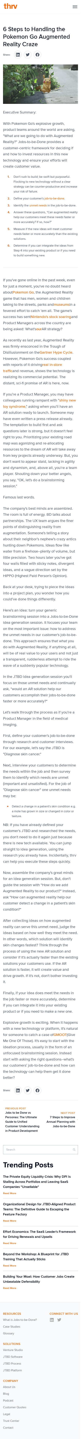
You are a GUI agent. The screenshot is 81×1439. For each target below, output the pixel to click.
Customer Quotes (14, 1407)
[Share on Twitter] (27, 54)
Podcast (8, 1400)
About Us (9, 1387)
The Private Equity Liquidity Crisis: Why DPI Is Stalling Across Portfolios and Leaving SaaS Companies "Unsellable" (37, 1181)
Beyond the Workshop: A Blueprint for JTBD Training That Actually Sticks (36, 1257)
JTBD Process (12, 1363)
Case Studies (11, 1326)
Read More (9, 1193)
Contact (8, 1427)
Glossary (8, 1333)
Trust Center (11, 1421)
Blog (6, 1393)
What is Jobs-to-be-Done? (20, 1320)
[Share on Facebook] (37, 54)
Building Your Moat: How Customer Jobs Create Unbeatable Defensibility (38, 1279)
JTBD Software (13, 1357)
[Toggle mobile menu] (75, 7)
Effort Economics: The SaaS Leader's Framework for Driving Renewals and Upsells (39, 1234)
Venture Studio (13, 1350)
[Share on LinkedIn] (18, 54)
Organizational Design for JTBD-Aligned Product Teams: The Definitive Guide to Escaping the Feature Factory (39, 1209)
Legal (6, 1414)
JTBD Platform (12, 1370)
